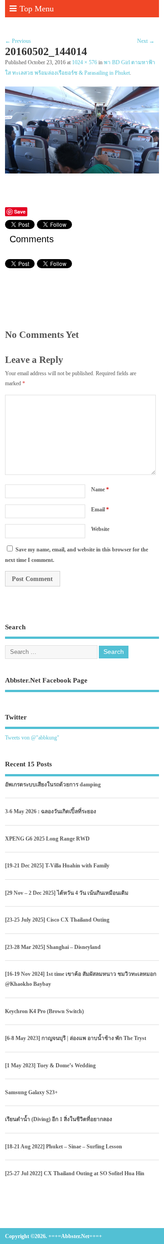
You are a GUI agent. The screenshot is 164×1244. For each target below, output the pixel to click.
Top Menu (37, 8)
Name (100, 489)
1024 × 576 (84, 63)
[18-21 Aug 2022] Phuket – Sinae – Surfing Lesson (63, 1146)
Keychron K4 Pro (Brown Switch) (44, 1011)
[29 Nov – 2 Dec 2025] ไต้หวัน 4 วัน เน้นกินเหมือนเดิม (66, 893)
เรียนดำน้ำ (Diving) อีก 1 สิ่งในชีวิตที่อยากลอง (58, 1119)
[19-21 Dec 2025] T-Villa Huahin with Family (57, 865)
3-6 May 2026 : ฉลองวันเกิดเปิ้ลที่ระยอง (50, 811)
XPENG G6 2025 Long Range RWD (47, 839)
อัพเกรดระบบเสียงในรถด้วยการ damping (53, 784)
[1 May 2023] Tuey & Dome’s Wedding (50, 1065)
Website (100, 529)
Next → (145, 41)
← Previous (18, 41)
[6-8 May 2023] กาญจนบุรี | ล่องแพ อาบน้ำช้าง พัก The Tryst (75, 1038)
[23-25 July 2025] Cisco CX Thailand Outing (57, 920)
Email (100, 509)
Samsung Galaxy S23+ (31, 1092)
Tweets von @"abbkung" (32, 737)
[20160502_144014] (82, 171)
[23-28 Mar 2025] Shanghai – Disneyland (53, 947)
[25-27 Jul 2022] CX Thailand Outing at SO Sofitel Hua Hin (74, 1173)
